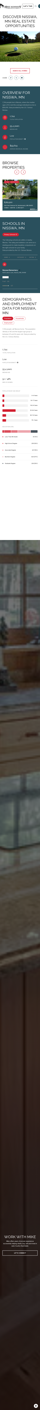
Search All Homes (20, 71)
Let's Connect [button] (20, 1253)
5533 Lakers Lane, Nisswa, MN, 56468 (14, 272)
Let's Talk (27, 6)
